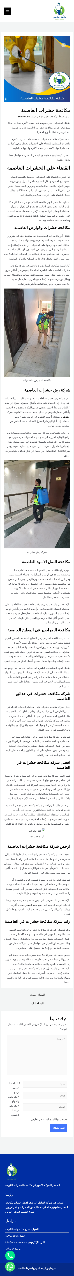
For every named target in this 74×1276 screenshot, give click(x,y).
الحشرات (27, 904)
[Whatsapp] (10, 1267)
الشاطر (66, 416)
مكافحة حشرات (48, 116)
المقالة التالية (37, 1003)
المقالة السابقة (37, 994)
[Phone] (10, 1255)
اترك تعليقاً (64, 116)
